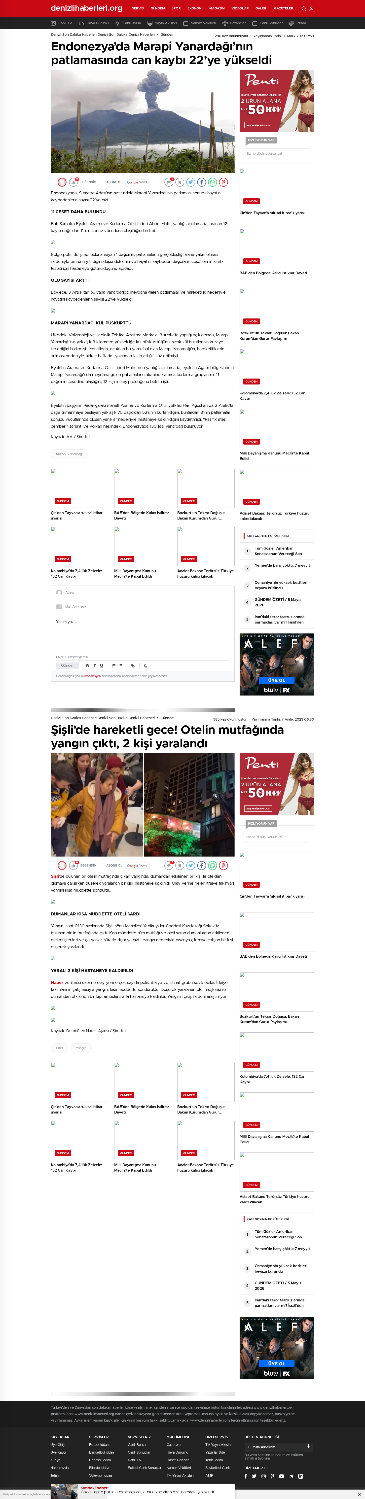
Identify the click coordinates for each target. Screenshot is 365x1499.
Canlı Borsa (132, 23)
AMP (209, 1475)
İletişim (55, 1475)
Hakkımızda (59, 1468)
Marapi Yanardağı (69, 454)
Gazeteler (283, 8)
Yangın (81, 1048)
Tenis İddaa (214, 1460)
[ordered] (113, 666)
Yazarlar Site (215, 1452)
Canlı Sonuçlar (271, 23)
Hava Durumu (98, 23)
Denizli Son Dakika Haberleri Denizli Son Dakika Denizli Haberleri (103, 34)
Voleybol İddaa (100, 1475)
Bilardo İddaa (99, 1468)
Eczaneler (238, 23)
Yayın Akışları (166, 23)
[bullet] (120, 666)
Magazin (217, 8)
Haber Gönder (178, 1460)
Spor (176, 8)
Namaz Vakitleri (203, 23)
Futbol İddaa (99, 1445)
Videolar (240, 8)
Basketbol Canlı (217, 1468)
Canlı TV (65, 23)
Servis (138, 8)
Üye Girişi (57, 1445)
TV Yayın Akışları (180, 1475)
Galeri (262, 8)
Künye (55, 1460)
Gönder (67, 665)
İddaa (301, 23)
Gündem (158, 8)
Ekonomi (195, 8)
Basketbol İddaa (101, 1452)
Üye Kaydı (58, 1452)
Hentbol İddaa (100, 1460)
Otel (59, 1048)
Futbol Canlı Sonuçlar (144, 1468)
